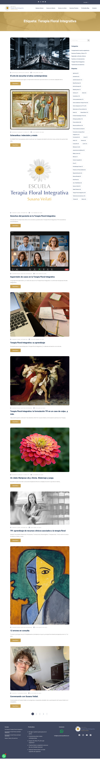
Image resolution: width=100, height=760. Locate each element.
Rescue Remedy (77, 176)
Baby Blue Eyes (77, 83)
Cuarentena (76, 96)
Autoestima (76, 76)
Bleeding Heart (77, 89)
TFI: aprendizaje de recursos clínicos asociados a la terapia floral (38, 530)
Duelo (75, 112)
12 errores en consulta (19, 630)
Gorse (85, 137)
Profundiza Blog (85, 8)
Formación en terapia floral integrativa (78, 132)
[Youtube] (43, 2)
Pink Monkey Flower (78, 166)
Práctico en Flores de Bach (79, 170)
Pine (74, 163)
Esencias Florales (74, 8)
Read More (15, 83)
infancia (83, 140)
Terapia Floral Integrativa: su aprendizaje (27, 342)
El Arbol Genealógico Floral (79, 115)
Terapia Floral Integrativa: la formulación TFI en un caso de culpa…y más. (39, 412)
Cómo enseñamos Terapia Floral (80, 102)
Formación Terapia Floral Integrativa (13, 729)
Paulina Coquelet (77, 160)
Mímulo (75, 156)
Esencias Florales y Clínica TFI (20, 132)
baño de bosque (77, 86)
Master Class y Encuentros (11, 738)
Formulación (76, 137)
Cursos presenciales (78, 99)
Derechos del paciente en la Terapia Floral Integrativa (32, 216)
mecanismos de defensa (79, 150)
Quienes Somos (39, 8)
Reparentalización (77, 173)
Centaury (75, 93)
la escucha (76, 143)
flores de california (78, 125)
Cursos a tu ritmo (62, 8)
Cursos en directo (50, 8)
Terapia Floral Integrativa (19, 212)
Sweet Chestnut (77, 189)
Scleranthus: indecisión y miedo (23, 135)
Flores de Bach (77, 122)
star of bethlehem (77, 183)
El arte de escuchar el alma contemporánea (28, 76)
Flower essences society (78, 128)
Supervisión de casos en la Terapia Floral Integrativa (32, 277)
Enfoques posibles (78, 119)
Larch (85, 143)
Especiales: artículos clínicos (20, 72)
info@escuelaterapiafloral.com (61, 735)
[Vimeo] (45, 2)
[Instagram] (41, 2)
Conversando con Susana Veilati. (24, 696)
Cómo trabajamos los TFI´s (79, 106)
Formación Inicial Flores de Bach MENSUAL (13, 732)
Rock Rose (76, 179)
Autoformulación (77, 80)
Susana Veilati (76, 186)
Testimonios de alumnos (77, 64)
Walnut (84, 199)
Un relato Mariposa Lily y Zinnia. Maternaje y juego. (32, 478)
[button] (4, 756)
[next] (47, 714)
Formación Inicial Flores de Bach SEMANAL (13, 735)
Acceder (85, 2)
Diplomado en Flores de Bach (80, 109)
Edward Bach (84, 112)
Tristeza (75, 199)
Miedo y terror (76, 153)
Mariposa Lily (76, 147)
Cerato (84, 93)
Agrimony (75, 73)
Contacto (94, 8)
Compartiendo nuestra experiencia (22, 273)
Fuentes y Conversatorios (19, 693)
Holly (75, 140)
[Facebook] (39, 2)
